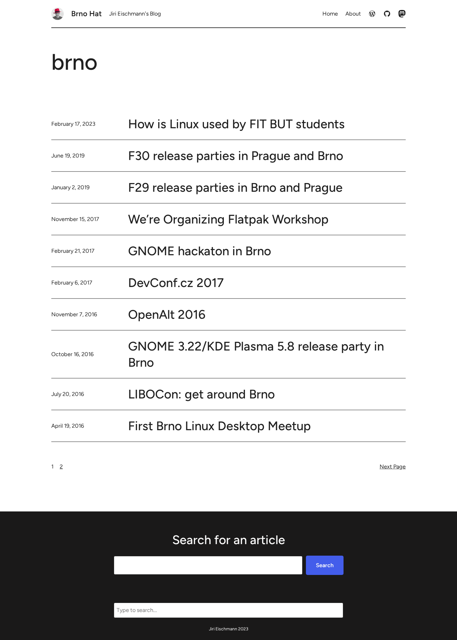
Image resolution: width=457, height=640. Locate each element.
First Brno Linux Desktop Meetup (219, 425)
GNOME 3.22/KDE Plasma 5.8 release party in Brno (256, 354)
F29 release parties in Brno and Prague (235, 187)
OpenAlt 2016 (166, 314)
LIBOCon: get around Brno (201, 394)
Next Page (393, 466)
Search (325, 565)
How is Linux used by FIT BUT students (236, 123)
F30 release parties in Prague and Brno (235, 155)
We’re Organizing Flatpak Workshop (228, 219)
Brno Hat (86, 13)
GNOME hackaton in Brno (199, 250)
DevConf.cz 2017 (176, 282)
